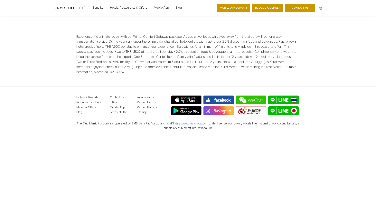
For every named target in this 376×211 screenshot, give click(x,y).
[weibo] (251, 110)
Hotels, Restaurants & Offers (128, 7)
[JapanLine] (283, 110)
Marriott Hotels (146, 102)
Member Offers (86, 107)
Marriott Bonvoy (147, 107)
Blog (179, 7)
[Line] (283, 100)
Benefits (98, 7)
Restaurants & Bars (88, 102)
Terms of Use (118, 112)
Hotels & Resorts (87, 97)
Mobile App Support (233, 7)
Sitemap (142, 112)
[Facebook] (218, 100)
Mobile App (161, 7)
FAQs (113, 102)
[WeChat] (251, 100)
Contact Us (300, 7)
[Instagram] (218, 110)
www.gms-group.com (194, 123)
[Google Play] (186, 110)
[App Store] (186, 100)
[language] (320, 8)
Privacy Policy (145, 97)
